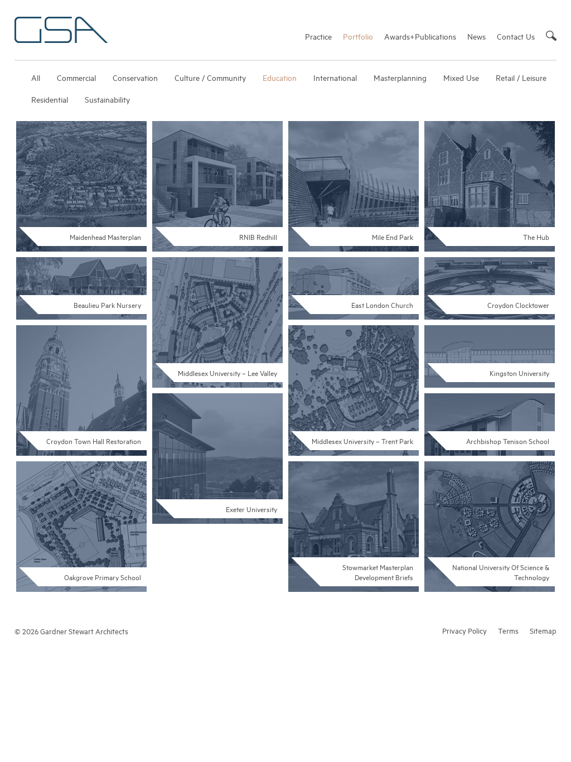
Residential (49, 99)
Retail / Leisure (521, 77)
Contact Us (516, 36)
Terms (508, 630)
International (335, 77)
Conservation (135, 77)
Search (551, 36)
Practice (318, 36)
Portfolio (358, 36)
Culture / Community (210, 77)
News (476, 36)
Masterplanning (400, 77)
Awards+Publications (420, 36)
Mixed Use (461, 77)
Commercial (76, 77)
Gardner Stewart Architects (61, 30)
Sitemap (543, 630)
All (35, 77)
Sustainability (107, 99)
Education (280, 77)
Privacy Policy (464, 630)
